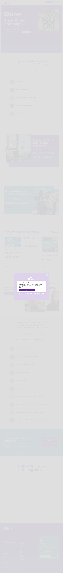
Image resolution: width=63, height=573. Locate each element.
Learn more (20, 287)
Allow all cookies (22, 289)
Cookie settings (40, 289)
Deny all (31, 289)
